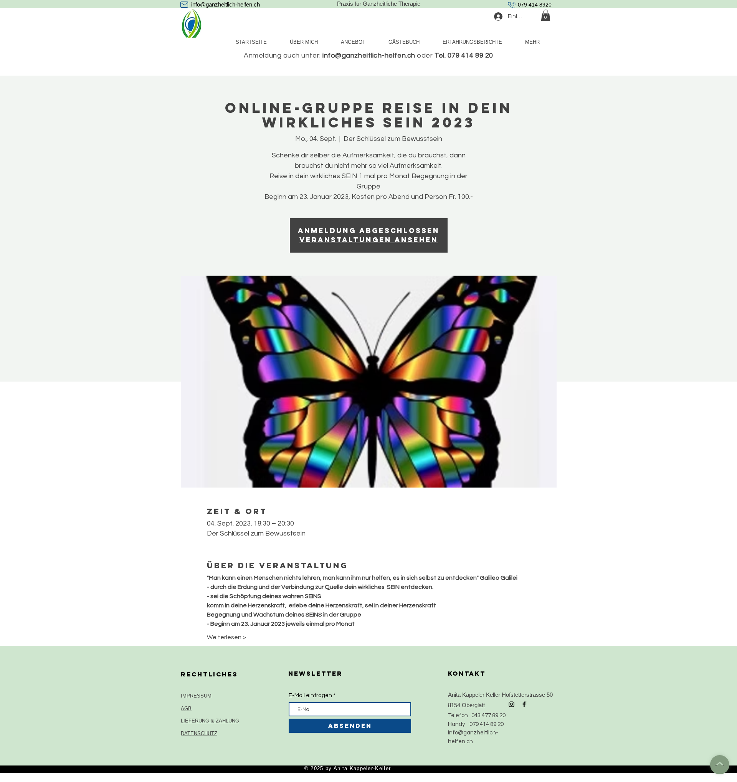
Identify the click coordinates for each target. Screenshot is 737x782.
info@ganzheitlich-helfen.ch (225, 4)
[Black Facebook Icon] (524, 704)
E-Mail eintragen (310, 695)
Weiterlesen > (226, 637)
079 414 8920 (535, 5)
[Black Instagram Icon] (511, 704)
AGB (186, 708)
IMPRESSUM (196, 696)
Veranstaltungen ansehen (368, 239)
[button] (545, 15)
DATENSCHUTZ (199, 733)
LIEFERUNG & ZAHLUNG (210, 721)
